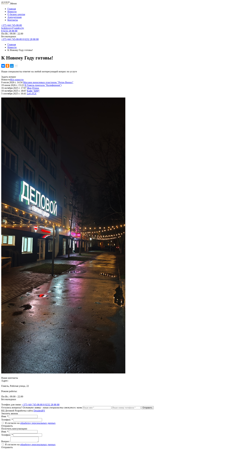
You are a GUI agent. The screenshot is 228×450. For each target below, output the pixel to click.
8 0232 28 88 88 (51, 404)
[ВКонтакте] (3, 66)
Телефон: (7, 419)
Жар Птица (33, 88)
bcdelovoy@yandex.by (12, 28)
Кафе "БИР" (33, 90)
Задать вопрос (8, 76)
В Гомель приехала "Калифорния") (43, 85)
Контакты (12, 20)
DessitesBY (39, 410)
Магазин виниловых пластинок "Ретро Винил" (48, 82)
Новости (12, 11)
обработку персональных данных (38, 423)
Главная (11, 8)
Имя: (4, 416)
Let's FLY (32, 93)
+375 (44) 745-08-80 (32, 404)
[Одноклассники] (7, 66)
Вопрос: (5, 441)
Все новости (17, 79)
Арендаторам (14, 17)
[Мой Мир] (12, 66)
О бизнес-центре (16, 14)
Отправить (147, 408)
